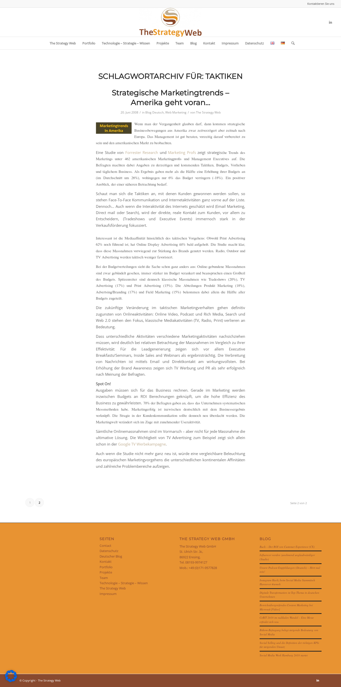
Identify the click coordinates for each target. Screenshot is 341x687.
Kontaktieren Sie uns (320, 3)
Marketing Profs (182, 152)
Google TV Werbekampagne (142, 444)
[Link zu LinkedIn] (330, 22)
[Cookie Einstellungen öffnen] (11, 681)
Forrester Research (141, 152)
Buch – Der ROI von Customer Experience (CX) (287, 547)
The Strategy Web (208, 112)
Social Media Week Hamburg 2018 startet (284, 655)
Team (104, 577)
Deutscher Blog (111, 556)
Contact (105, 545)
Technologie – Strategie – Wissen (124, 583)
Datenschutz (109, 551)
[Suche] (291, 43)
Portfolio (106, 567)
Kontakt (106, 561)
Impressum (108, 593)
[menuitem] (319, 3)
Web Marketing (175, 112)
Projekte (106, 572)
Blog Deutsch (154, 112)
